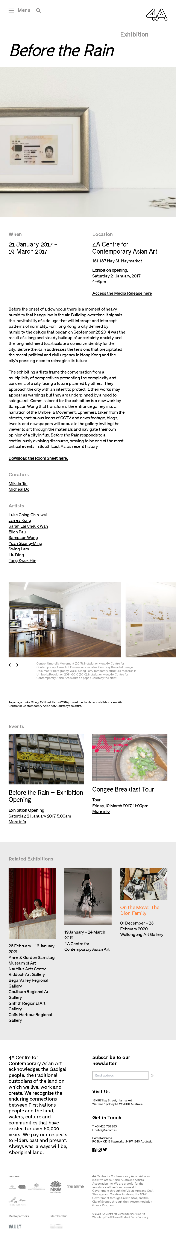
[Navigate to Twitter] (105, 1150)
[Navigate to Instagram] (99, 1150)
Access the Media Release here (122, 293)
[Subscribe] (152, 1075)
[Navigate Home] (156, 15)
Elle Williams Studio (116, 1217)
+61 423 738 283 (106, 1126)
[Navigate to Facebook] (94, 1150)
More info (17, 821)
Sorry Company (139, 1217)
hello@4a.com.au (106, 1130)
